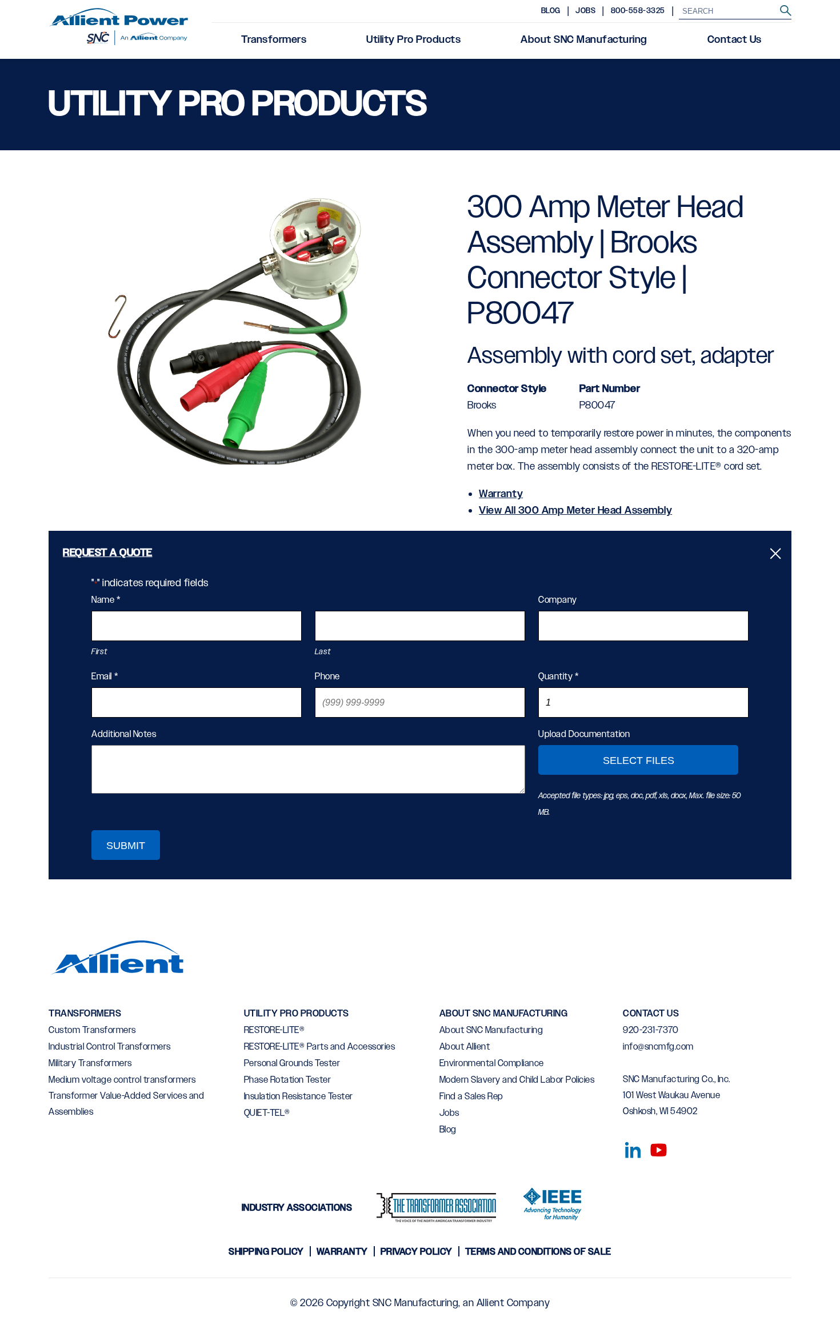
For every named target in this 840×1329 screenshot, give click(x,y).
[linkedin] (630, 1148)
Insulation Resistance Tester (298, 1097)
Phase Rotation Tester (287, 1080)
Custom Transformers (92, 1030)
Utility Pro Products (413, 40)
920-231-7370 (650, 1030)
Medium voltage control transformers (122, 1080)
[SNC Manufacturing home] (119, 29)
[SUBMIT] (785, 11)
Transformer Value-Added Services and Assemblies (126, 1104)
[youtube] (654, 1148)
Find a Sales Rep (471, 1097)
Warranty (501, 494)
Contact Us (734, 40)
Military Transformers (90, 1064)
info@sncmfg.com (658, 1047)
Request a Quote (108, 553)
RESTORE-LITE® (274, 1030)
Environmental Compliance (491, 1064)
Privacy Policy (417, 1252)
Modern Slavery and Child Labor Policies (517, 1080)
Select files (638, 760)
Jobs (585, 11)
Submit (125, 845)
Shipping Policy (266, 1252)
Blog (551, 11)
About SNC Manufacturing (584, 40)
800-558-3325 (638, 11)
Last (323, 652)
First (99, 652)
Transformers (273, 40)
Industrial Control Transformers (110, 1047)
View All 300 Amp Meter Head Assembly (575, 511)
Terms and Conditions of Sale (538, 1252)
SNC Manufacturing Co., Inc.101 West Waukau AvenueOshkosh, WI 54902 (676, 1096)
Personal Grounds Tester (292, 1064)
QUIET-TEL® (267, 1113)
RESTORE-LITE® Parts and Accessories (319, 1047)
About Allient (464, 1047)
